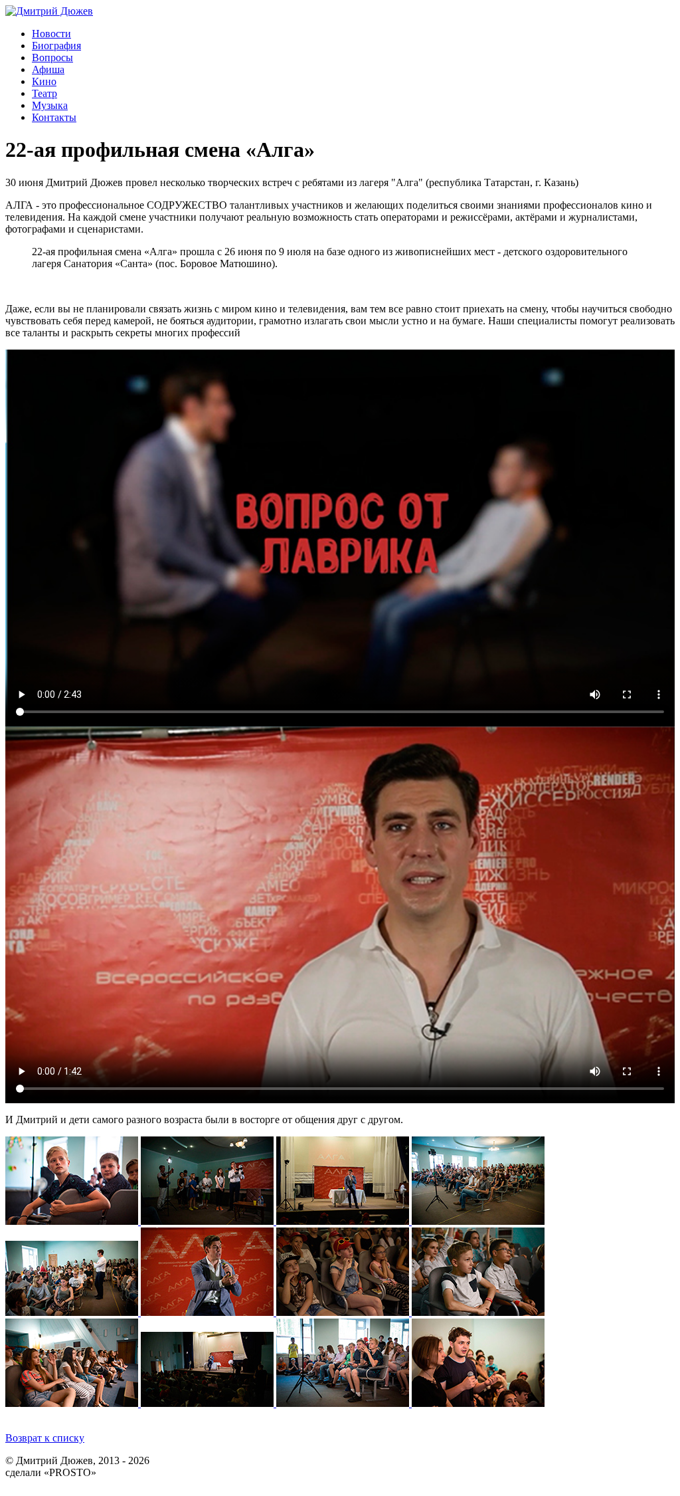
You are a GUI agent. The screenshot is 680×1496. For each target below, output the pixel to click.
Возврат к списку (44, 1437)
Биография (56, 45)
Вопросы (52, 57)
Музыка (50, 105)
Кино (44, 81)
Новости (51, 33)
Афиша (48, 69)
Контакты (54, 117)
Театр (44, 93)
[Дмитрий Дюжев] (49, 11)
